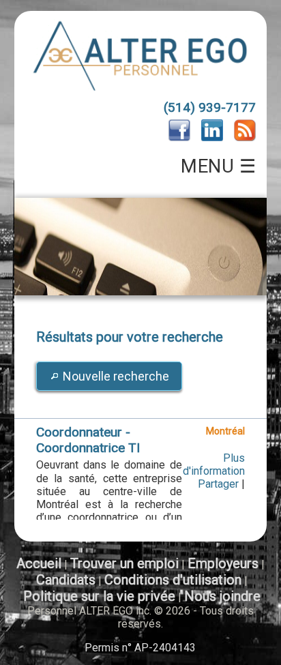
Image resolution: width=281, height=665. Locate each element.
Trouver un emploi (124, 563)
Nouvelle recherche (116, 376)
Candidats (65, 580)
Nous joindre (222, 596)
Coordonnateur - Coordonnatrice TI (88, 440)
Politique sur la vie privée (99, 596)
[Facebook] (179, 137)
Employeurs (223, 563)
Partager (218, 483)
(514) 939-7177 (210, 107)
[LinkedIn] (212, 137)
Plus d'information (214, 464)
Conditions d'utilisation (172, 580)
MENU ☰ (218, 166)
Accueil (38, 563)
